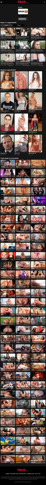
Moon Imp (24, 65)
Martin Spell (11, 65)
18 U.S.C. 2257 (37, 473)
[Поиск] (44, 2)
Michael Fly (10, 52)
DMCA (33, 473)
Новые (6, 25)
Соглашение (29, 473)
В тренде (19, 25)
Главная (7, 473)
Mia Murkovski (29, 65)
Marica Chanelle (26, 39)
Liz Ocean (24, 52)
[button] (1, 2)
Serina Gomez (41, 65)
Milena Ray (14, 52)
